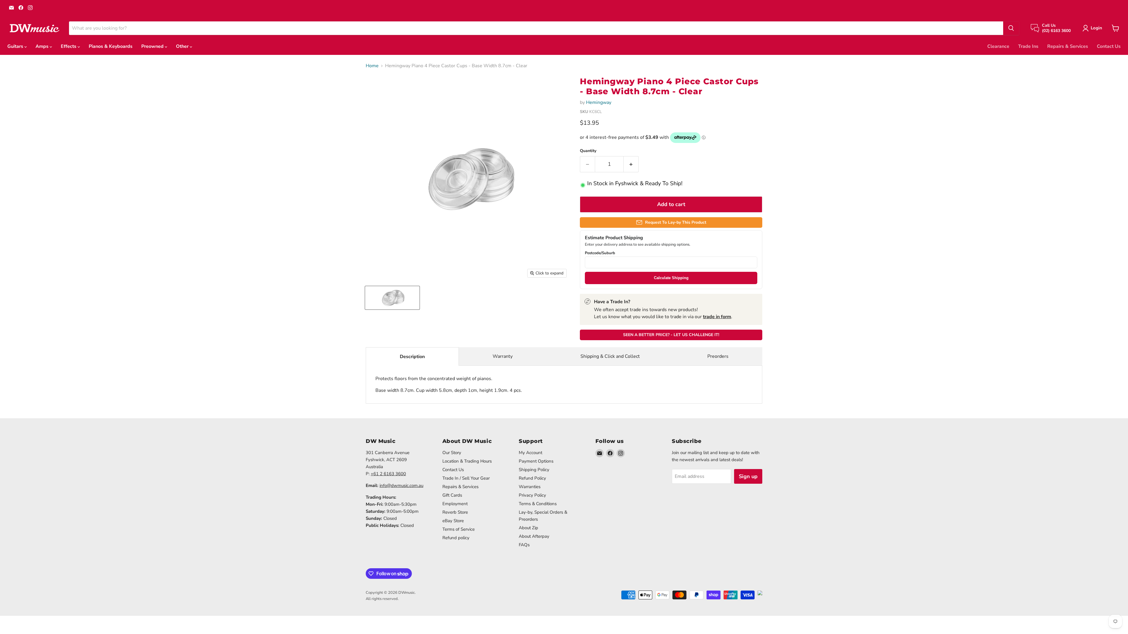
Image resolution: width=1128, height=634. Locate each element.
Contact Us (1109, 46)
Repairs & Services (1067, 46)
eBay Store (453, 521)
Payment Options (536, 461)
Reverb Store (455, 512)
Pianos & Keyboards (110, 46)
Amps (43, 46)
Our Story (451, 453)
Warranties (529, 487)
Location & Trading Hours (467, 461)
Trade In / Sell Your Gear (466, 478)
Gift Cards (452, 495)
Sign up (748, 476)
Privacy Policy (532, 495)
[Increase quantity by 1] (631, 164)
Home (372, 65)
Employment (455, 504)
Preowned (153, 46)
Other (183, 46)
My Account (530, 453)
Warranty (503, 356)
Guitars (15, 46)
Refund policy (455, 538)
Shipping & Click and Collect (610, 356)
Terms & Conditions (538, 504)
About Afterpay (534, 536)
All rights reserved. (382, 598)
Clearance (998, 46)
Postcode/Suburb (600, 253)
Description (412, 356)
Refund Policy (532, 478)
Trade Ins (1028, 46)
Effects (69, 46)
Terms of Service (458, 529)
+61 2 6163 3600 (388, 474)
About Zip (528, 528)
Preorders (717, 356)
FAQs (524, 545)
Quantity (588, 151)
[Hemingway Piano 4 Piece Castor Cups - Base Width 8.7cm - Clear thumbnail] (392, 297)
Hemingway (598, 102)
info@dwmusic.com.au (401, 485)
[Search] (1011, 28)
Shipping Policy (534, 470)
